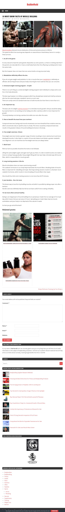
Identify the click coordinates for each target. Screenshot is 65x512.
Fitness (6, 476)
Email (4, 330)
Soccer (7, 491)
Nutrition (6, 482)
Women (6, 504)
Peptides (6, 487)
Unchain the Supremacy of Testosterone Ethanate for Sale (25, 409)
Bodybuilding (25, 19)
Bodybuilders (8, 472)
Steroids (6, 496)
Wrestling (8, 493)
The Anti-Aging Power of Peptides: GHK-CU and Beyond (25, 385)
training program (23, 109)
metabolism (46, 79)
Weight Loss (7, 502)
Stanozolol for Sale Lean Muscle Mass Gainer (22, 427)
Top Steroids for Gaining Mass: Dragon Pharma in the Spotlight (27, 391)
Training (6, 500)
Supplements (8, 498)
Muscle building (7, 50)
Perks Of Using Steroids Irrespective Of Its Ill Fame (23, 415)
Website (4, 335)
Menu (6, 11)
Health (6, 478)
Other (6, 484)
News (5, 480)
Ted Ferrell (16, 19)
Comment (5, 303)
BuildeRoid (32, 4)
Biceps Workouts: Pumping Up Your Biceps (50, 289)
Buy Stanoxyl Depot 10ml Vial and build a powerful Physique (26, 397)
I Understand (54, 511)
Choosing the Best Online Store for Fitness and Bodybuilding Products (29, 378)
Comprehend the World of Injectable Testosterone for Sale (26, 421)
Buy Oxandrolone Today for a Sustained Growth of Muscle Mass (27, 403)
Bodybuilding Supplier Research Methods (21, 372)
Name (4, 326)
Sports (6, 489)
